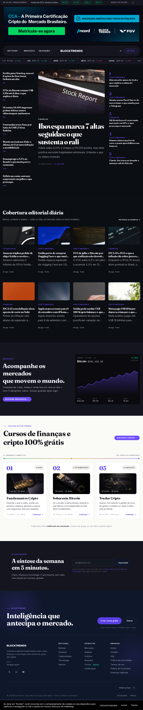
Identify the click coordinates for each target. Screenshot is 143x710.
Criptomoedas (65, 656)
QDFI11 (98, 2)
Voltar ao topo (125, 688)
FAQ (112, 656)
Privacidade (122, 696)
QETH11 (76, 2)
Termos (133, 696)
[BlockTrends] (71, 51)
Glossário (88, 660)
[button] (133, 3)
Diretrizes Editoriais (119, 672)
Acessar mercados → (17, 399)
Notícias (12, 51)
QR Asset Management (15, 2)
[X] (9, 672)
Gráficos (88, 656)
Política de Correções (120, 668)
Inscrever (123, 563)
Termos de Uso (110, 569)
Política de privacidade (121, 660)
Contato (114, 652)
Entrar (131, 51)
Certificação (90, 668)
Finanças (43, 119)
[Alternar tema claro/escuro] (120, 50)
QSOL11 (87, 2)
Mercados (29, 51)
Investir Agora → (120, 2)
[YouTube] (23, 672)
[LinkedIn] (16, 672)
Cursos (91, 664)
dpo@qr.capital (13, 665)
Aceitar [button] (124, 705)
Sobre (113, 648)
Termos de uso (117, 664)
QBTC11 (65, 2)
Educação (44, 51)
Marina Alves (46, 164)
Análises (88, 652)
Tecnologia (64, 660)
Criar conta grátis (109, 621)
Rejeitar (134, 705)
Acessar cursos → (127, 438)
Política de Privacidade (108, 705)
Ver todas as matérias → (129, 219)
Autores (62, 664)
